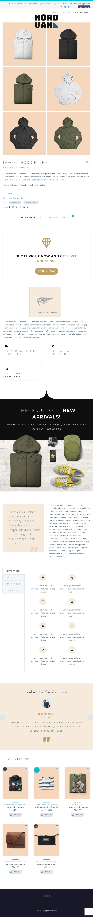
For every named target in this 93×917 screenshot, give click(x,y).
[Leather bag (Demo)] (15, 840)
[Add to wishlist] (26, 769)
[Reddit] (27, 207)
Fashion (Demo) (52, 805)
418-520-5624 (61, 4)
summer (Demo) (31, 202)
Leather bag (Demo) (15, 864)
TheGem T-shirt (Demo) (78, 807)
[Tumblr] (20, 207)
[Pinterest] (68, 7)
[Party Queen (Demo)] (46, 840)
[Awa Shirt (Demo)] (15, 783)
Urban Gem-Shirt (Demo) (46, 807)
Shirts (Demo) (50, 862)
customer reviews (22, 167)
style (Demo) (15, 202)
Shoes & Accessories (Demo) (13, 805)
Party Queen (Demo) (46, 864)
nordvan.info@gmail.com (81, 4)
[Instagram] (64, 7)
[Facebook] (61, 7)
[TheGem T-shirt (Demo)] (77, 783)
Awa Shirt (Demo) (15, 807)
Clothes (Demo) (19, 198)
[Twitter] (13, 207)
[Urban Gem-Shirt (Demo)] (46, 783)
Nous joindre (84, 7)
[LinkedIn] (24, 207)
